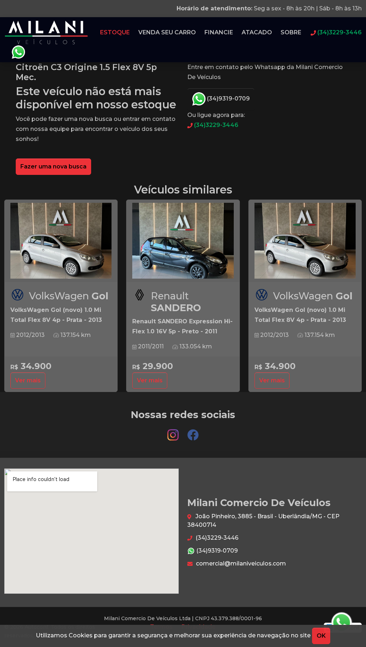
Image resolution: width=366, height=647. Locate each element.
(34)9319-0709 (228, 98)
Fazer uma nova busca (53, 166)
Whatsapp (18, 52)
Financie (218, 32)
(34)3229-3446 (215, 125)
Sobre (291, 32)
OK (321, 635)
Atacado (257, 32)
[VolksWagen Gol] (61, 241)
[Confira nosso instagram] (174, 431)
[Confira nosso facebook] (193, 431)
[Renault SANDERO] (183, 241)
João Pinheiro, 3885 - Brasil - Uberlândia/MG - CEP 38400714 (263, 520)
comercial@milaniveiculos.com (240, 563)
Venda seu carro (167, 32)
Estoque (115, 32)
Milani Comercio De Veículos (46, 32)
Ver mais (28, 380)
